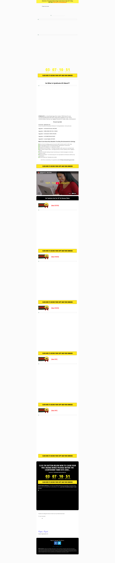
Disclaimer (57, 546)
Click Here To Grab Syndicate (60, 2)
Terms (61, 546)
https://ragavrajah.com (43, 533)
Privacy (54, 546)
